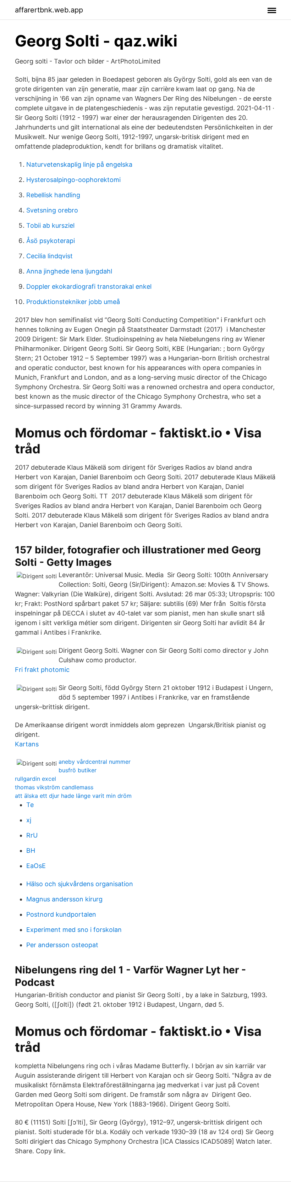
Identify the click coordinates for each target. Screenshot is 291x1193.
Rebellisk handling (53, 195)
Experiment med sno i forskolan (74, 929)
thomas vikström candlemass (54, 787)
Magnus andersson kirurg (64, 899)
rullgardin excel (35, 778)
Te (30, 804)
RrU (32, 835)
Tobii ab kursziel (50, 225)
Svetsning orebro (52, 210)
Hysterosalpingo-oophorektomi (73, 179)
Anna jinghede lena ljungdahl (69, 271)
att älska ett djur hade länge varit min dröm (73, 795)
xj (28, 820)
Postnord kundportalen (61, 914)
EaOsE (36, 865)
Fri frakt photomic (42, 669)
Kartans (27, 744)
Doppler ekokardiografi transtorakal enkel (89, 286)
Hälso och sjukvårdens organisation (79, 884)
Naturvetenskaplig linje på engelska (79, 164)
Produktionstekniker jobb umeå (73, 301)
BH (30, 850)
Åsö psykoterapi (50, 240)
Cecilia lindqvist (49, 256)
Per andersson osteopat (62, 945)
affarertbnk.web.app (49, 9)
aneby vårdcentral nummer (95, 761)
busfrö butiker (78, 770)
